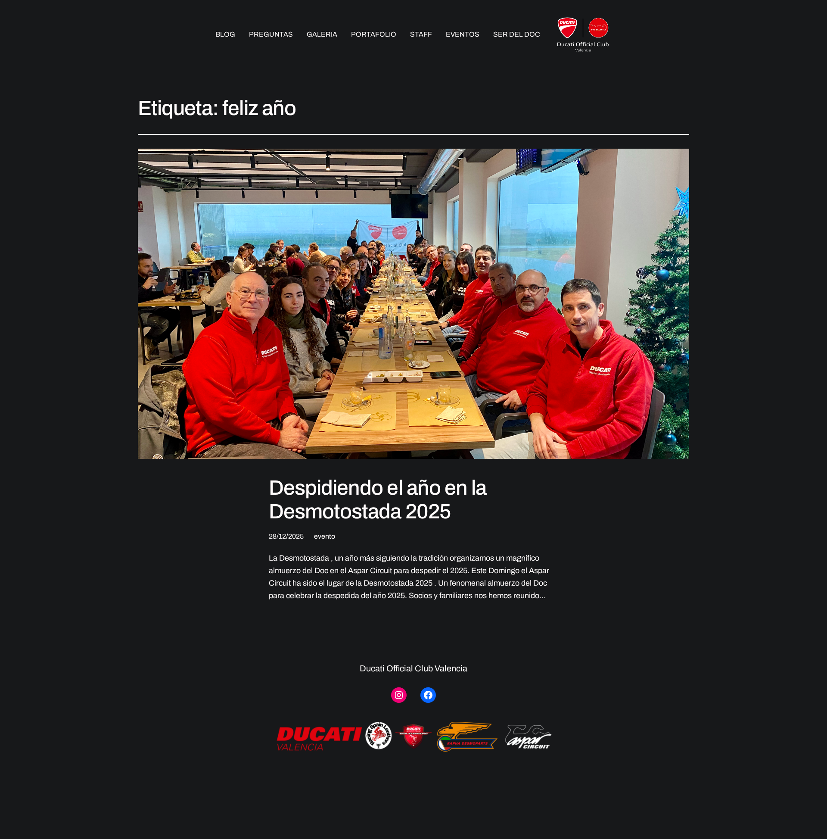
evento (324, 536)
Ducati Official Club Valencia (413, 668)
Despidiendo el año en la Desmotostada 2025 (377, 500)
